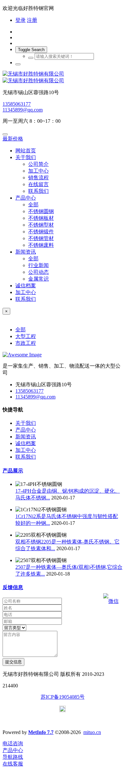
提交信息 (13, 661)
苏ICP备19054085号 (63, 697)
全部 (33, 204)
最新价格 (13, 138)
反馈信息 (13, 587)
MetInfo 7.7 (41, 732)
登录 (20, 20)
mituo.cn (92, 732)
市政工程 (25, 343)
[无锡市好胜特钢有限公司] (62, 77)
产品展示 (13, 470)
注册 (32, 20)
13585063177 (17, 104)
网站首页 (25, 150)
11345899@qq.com (23, 109)
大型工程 (25, 336)
